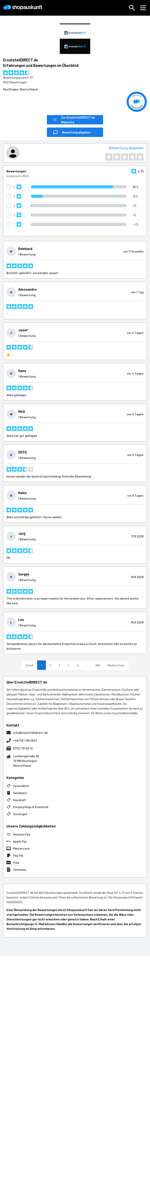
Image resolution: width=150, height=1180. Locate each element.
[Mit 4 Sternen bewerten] (132, 157)
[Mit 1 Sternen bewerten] (108, 157)
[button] (132, 7)
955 (98, 665)
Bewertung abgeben (126, 147)
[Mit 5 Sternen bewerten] (140, 157)
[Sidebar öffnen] (143, 7)
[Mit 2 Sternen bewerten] (116, 157)
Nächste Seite (116, 665)
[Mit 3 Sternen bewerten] (124, 157)
